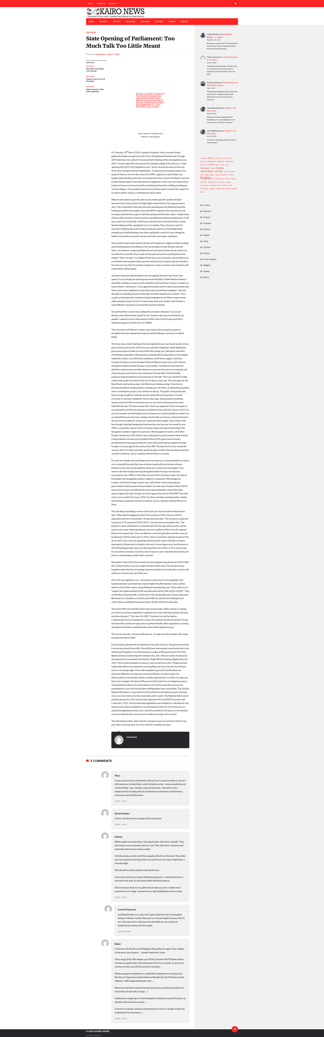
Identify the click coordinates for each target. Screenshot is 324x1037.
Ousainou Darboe (221, 175)
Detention (212, 161)
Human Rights (206, 171)
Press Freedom (209, 259)
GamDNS (97, 1035)
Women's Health (231, 189)
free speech (205, 168)
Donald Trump (229, 161)
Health (184, 22)
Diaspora (220, 161)
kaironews (100, 54)
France (227, 165)
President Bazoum (218, 179)
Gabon (213, 168)
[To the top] (235, 1029)
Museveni (231, 171)
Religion (145, 22)
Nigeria (212, 175)
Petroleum (230, 175)
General (206, 229)
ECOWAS (210, 165)
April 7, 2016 (113, 54)
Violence (212, 188)
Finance (206, 217)
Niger (207, 175)
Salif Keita (203, 182)
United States (204, 188)
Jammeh (218, 171)
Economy (203, 165)
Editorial (131, 22)
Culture (159, 22)
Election (217, 165)
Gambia (220, 167)
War (223, 189)
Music (202, 175)
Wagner (218, 188)
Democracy (203, 161)
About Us (112, 3)
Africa (210, 158)
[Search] (235, 3)
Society (117, 22)
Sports (171, 22)
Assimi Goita (217, 158)
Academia (203, 158)
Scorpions (222, 182)
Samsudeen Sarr (213, 182)
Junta (225, 171)
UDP (230, 185)
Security (228, 182)
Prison (227, 179)
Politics (103, 22)
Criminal (229, 158)
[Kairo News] (162, 12)
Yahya (202, 192)
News (91, 22)
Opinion (207, 247)
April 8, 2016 (121, 1018)
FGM (222, 165)
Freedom (207, 223)
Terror (219, 185)
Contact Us (101, 3)
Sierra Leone (204, 185)
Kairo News (101, 1031)
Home (90, 3)
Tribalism (225, 185)
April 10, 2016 (124, 931)
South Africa (213, 185)
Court (224, 158)
